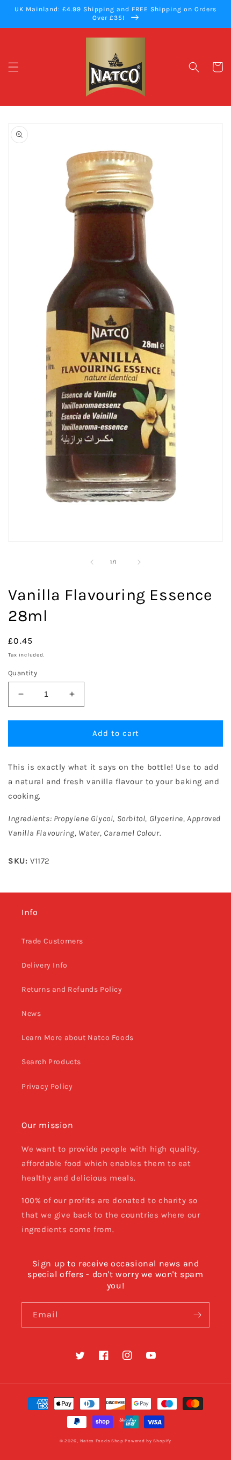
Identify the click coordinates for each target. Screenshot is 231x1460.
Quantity (22, 673)
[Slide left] (92, 562)
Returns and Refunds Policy (71, 989)
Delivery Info (44, 965)
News (31, 1013)
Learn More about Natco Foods (77, 1037)
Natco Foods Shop (102, 1440)
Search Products (51, 1061)
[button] (13, 67)
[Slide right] (139, 562)
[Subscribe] (197, 1315)
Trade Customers (52, 941)
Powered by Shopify (148, 1440)
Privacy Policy (47, 1086)
